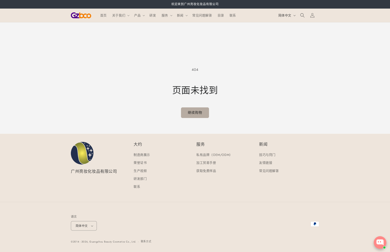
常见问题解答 (269, 171)
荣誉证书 (140, 162)
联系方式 (146, 241)
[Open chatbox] (380, 242)
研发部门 (140, 178)
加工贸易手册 (206, 162)
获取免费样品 (206, 171)
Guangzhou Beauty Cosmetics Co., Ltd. (112, 241)
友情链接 (265, 162)
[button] (120, 15)
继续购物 (195, 112)
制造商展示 (142, 155)
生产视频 (140, 171)
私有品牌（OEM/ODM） (214, 155)
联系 (137, 186)
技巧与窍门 (267, 155)
